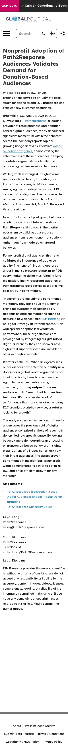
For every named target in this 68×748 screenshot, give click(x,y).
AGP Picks (9, 5)
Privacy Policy (52, 741)
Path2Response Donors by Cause (29, 507)
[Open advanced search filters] (52, 33)
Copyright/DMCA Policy (22, 741)
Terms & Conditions (51, 734)
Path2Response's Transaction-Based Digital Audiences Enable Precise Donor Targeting (34, 497)
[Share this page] (62, 33)
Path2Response (35, 121)
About (17, 726)
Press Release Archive (40, 726)
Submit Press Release (19, 734)
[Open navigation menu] (6, 33)
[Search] (44, 33)
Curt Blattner (50, 319)
